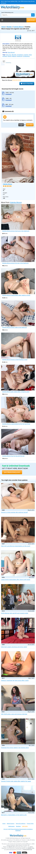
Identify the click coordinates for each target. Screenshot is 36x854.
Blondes (14, 55)
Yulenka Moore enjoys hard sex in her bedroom (15, 231)
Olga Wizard (11, 52)
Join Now (30, 125)
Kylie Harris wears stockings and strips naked (14, 647)
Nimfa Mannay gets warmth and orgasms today (14, 613)
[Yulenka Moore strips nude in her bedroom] (18, 313)
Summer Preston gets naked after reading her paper (16, 781)
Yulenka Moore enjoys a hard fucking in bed (14, 359)
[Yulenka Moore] (18, 158)
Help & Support (10, 823)
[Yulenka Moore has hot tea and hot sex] (18, 442)
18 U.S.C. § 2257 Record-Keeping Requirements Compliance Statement (18, 829)
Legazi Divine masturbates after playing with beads (15, 579)
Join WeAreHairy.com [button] (12, 472)
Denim (9, 56)
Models (9, 27)
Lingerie (25, 55)
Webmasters (11, 826)
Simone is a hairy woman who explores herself (14, 512)
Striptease (20, 55)
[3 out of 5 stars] (16, 80)
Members (18, 826)
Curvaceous (26, 56)
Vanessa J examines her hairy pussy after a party (15, 680)
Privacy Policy (30, 823)
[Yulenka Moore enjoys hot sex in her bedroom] (18, 249)
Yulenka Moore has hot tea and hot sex (13, 456)
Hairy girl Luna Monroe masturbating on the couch (15, 546)
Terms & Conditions (20, 823)
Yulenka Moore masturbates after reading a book (16, 295)
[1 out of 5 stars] (13, 80)
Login (21, 125)
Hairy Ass (8, 55)
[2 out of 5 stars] (15, 80)
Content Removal (27, 849)
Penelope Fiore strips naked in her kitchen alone (15, 747)
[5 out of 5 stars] (20, 80)
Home (3, 27)
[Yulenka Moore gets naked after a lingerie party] (18, 378)
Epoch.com (12, 847)
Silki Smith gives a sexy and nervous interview (14, 714)
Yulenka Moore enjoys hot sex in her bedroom (15, 263)
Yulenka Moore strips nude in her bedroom (14, 327)
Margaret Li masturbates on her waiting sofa (14, 815)
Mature (14, 56)
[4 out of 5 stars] (18, 80)
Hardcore (19, 56)
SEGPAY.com (31, 848)
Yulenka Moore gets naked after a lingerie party (15, 392)
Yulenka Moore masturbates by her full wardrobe (16, 424)
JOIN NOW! (31, 20)
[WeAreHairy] (18, 835)
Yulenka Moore (18, 27)
